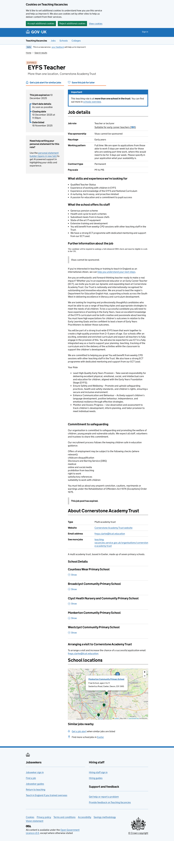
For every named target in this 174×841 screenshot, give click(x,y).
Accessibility (84, 817)
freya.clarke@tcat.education (110, 533)
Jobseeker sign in (35, 772)
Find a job (31, 778)
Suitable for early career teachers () (115, 127)
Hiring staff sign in (98, 772)
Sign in (145, 32)
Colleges (76, 40)
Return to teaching (35, 789)
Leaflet (116, 718)
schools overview (92, 101)
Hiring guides (96, 778)
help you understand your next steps (116, 271)
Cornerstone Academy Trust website (113, 527)
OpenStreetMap (133, 718)
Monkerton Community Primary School (106, 679)
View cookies (95, 23)
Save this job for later (83, 82)
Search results (41, 53)
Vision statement (34, 820)
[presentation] (108, 694)
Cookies (30, 817)
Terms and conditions (64, 817)
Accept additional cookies (40, 23)
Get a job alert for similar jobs (45, 82)
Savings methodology (105, 817)
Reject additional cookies (72, 23)
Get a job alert (79, 731)
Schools (63, 40)
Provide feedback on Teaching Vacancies (110, 802)
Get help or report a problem (104, 796)
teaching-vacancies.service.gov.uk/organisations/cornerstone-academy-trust (121, 542)
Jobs (53, 40)
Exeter (100, 737)
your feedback (58, 47)
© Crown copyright (138, 833)
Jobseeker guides (35, 783)
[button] (104, 705)
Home (28, 53)
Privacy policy (44, 817)
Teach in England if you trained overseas (46, 795)
